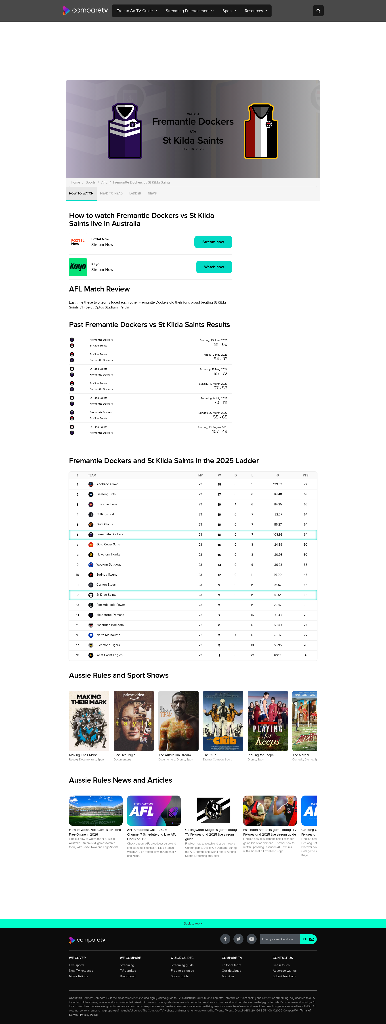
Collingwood (105, 514)
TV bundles (128, 970)
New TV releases (81, 970)
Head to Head (111, 193)
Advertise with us (285, 970)
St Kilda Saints (98, 345)
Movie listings (78, 976)
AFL (104, 182)
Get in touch (281, 965)
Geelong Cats (106, 494)
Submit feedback (284, 976)
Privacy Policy (89, 1014)
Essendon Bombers (110, 625)
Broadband (128, 976)
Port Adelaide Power (110, 604)
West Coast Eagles (109, 655)
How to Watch (81, 193)
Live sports (76, 965)
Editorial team (231, 965)
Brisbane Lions (106, 504)
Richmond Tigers (108, 645)
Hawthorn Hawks (108, 554)
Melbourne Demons (110, 615)
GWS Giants (104, 524)
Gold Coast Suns (108, 544)
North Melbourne (108, 635)
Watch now (214, 267)
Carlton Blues (106, 584)
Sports (91, 182)
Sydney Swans (106, 574)
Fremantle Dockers (101, 339)
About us (228, 976)
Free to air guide (182, 970)
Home (75, 182)
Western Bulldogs (108, 564)
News (152, 193)
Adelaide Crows (107, 484)
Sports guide (180, 976)
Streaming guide (182, 965)
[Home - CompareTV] (85, 10)
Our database (231, 970)
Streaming (127, 965)
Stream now (213, 242)
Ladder (135, 193)
